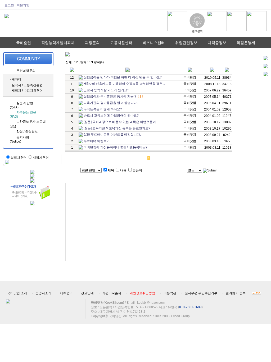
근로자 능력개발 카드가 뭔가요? (106, 90)
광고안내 (87, 293)
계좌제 (16, 79)
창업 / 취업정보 (27, 132)
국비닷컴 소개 (17, 293)
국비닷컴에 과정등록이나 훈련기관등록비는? (115, 147)
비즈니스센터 (154, 43)
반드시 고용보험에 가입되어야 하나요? (111, 115)
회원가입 (23, 5)
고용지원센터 (121, 43)
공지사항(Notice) (19, 139)
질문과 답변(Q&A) (21, 105)
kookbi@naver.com (151, 302)
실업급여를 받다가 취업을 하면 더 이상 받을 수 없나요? (123, 77)
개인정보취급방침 (142, 293)
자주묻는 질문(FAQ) (23, 114)
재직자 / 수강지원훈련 (27, 90)
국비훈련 (23, 43)
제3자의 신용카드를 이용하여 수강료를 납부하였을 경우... (124, 84)
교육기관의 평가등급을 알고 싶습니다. (111, 103)
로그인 (9, 5)
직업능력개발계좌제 (58, 43)
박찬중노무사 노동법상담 (28, 124)
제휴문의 (66, 293)
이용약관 (170, 293)
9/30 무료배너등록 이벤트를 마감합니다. (112, 134)
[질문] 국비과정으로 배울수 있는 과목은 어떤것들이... (121, 122)
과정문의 (92, 43)
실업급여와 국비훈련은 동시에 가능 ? (110, 96)
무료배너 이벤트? (96, 141)
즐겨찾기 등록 (236, 293)
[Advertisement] (148, 222)
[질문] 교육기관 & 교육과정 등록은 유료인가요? (117, 128)
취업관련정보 (186, 43)
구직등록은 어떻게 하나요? (103, 109)
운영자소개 (43, 293)
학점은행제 (246, 43)
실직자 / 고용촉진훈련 (27, 85)
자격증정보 (217, 43)
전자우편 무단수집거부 (201, 293)
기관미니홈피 (111, 293)
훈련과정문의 (25, 71)
